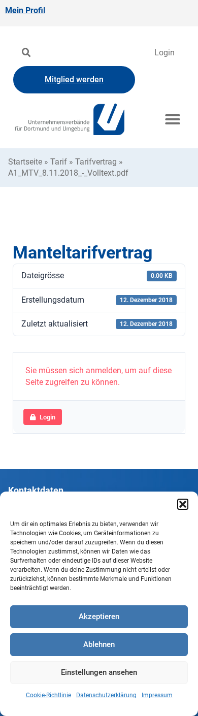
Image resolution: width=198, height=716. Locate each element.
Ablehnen (99, 644)
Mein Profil (25, 10)
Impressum (157, 695)
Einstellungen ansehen (99, 672)
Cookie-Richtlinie (48, 695)
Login (164, 52)
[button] (183, 504)
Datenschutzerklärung (106, 695)
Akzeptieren (99, 616)
